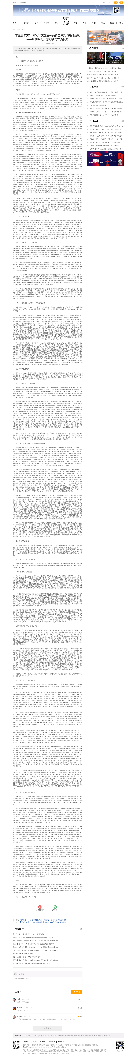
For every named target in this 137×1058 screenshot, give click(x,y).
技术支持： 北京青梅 (60, 1047)
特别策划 (25, 23)
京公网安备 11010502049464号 (33, 1047)
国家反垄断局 (96, 1036)
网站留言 (61, 1041)
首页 (14, 23)
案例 (84, 23)
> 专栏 (18, 30)
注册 (109, 2)
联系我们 (43, 1041)
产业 (94, 23)
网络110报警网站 (93, 1045)
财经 (56, 23)
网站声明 (52, 1041)
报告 (112, 23)
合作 (121, 2)
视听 (121, 23)
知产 (36, 23)
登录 (104, 2)
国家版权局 (106, 1036)
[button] (67, 14)
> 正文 (23, 30)
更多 (80, 929)
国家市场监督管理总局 (72, 1036)
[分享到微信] (55, 907)
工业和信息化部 (37, 1036)
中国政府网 (26, 1036)
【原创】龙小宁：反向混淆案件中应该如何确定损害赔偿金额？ (42, 922)
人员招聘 (34, 1041)
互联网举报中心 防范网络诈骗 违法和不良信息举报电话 (39, 1045)
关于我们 (26, 1041)
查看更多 (47, 1028)
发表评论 (77, 992)
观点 (103, 23)
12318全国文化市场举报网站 (80, 1045)
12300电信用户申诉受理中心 (63, 1045)
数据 (75, 23)
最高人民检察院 (58, 1036)
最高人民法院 (47, 1036)
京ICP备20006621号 (47, 1047)
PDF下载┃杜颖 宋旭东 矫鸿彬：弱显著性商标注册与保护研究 (43, 920)
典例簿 (46, 23)
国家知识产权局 (86, 1036)
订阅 (115, 2)
